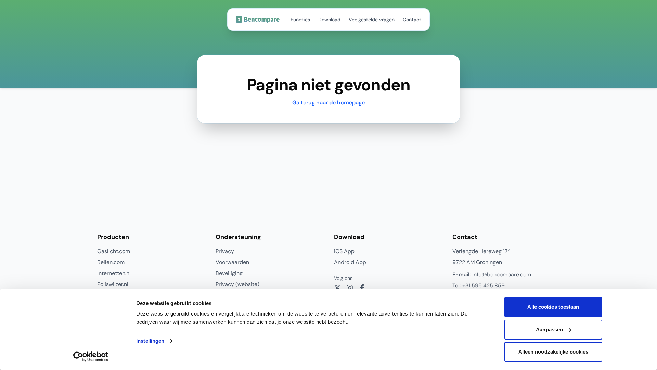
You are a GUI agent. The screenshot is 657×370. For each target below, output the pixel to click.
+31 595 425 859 (478, 285)
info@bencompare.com (491, 274)
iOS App (344, 251)
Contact (412, 19)
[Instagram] (349, 287)
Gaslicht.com (113, 251)
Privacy (225, 251)
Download (329, 19)
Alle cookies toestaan (553, 307)
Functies (300, 19)
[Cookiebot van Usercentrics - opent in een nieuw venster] (91, 357)
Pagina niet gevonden (328, 85)
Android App (350, 262)
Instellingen (150, 341)
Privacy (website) (237, 284)
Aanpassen (549, 329)
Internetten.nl (114, 273)
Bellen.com (111, 262)
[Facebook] (362, 287)
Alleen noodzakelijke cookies (553, 352)
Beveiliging (229, 273)
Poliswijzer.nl (112, 284)
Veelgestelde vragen (372, 19)
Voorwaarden (232, 262)
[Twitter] (337, 287)
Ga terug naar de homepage (328, 102)
